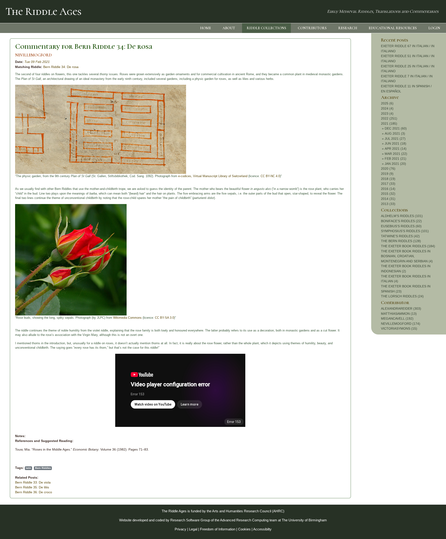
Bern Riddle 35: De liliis (32, 487)
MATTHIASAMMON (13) (399, 313)
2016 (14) (388, 189)
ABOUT (229, 28)
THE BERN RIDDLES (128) (401, 241)
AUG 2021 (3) (395, 133)
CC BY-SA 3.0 (164, 317)
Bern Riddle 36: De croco (33, 492)
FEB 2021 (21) (395, 158)
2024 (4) (387, 108)
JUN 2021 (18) (395, 143)
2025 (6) (387, 103)
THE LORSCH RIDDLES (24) (402, 296)
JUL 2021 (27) (395, 138)
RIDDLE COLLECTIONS (266, 28)
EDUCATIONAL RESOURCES (393, 28)
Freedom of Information (217, 529)
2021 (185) (389, 123)
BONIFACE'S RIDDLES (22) (401, 221)
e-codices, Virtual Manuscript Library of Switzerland (213, 176)
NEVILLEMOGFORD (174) (400, 323)
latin (28, 468)
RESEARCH (347, 28)
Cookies (244, 529)
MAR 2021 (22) (396, 154)
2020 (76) (388, 168)
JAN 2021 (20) (395, 164)
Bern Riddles (43, 468)
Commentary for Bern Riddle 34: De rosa (83, 46)
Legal (193, 529)
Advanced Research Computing (244, 520)
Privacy (180, 529)
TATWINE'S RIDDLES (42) (400, 236)
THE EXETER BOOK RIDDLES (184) (408, 246)
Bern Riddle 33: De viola (33, 482)
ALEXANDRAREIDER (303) (401, 308)
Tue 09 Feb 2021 (37, 62)
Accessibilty (262, 529)
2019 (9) (387, 173)
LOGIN (434, 28)
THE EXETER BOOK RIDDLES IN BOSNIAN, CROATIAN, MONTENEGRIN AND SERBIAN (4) (407, 256)
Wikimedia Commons (127, 317)
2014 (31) (388, 199)
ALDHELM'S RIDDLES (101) (402, 216)
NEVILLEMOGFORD (33, 55)
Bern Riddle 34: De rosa (61, 67)
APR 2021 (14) (396, 148)
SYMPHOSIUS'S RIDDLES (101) (405, 231)
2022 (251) (389, 118)
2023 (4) (387, 113)
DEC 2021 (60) (396, 128)
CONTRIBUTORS (312, 28)
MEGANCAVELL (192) (397, 318)
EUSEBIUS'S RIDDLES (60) (401, 226)
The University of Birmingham (304, 520)
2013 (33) (388, 204)
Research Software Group (190, 520)
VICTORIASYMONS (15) (399, 328)
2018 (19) (388, 179)
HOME (205, 28)
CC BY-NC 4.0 (270, 176)
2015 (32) (388, 193)
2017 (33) (388, 183)
